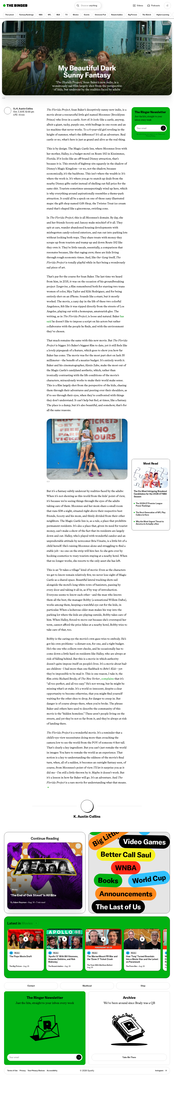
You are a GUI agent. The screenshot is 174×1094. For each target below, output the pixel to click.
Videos (140, 5)
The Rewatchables (55, 966)
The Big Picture (15, 966)
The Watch (146, 15)
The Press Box (131, 966)
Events (86, 15)
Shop (143, 985)
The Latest (9, 15)
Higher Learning (162, 15)
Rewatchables (117, 15)
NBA (41, 15)
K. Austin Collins (24, 108)
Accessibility (52, 1070)
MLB (58, 15)
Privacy (23, 1070)
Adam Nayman (19, 902)
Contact (31, 985)
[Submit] (163, 128)
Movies (76, 15)
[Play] (25, 939)
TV (66, 15)
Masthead (87, 985)
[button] (88, 5)
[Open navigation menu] (167, 5)
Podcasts (155, 5)
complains (107, 678)
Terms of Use (12, 1070)
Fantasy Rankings (26, 15)
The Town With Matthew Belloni (99, 965)
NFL (49, 15)
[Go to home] (15, 5)
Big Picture (132, 15)
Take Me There (129, 1057)
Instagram (159, 1070)
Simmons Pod (100, 15)
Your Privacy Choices (36, 1071)
